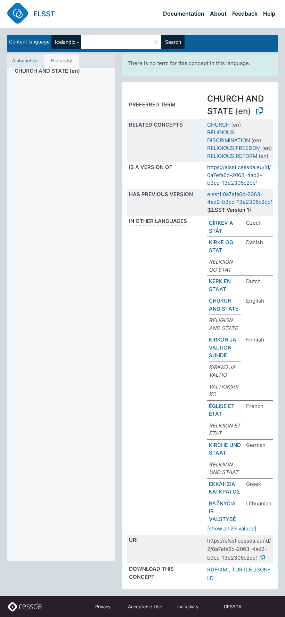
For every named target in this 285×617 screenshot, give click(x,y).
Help (269, 13)
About (218, 13)
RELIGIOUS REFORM (232, 156)
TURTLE (242, 569)
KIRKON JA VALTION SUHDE (222, 347)
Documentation (183, 13)
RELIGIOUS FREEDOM (234, 148)
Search (173, 42)
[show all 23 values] (231, 528)
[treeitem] (50, 71)
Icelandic (65, 42)
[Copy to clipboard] (259, 111)
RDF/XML (218, 569)
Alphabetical (25, 60)
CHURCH (218, 124)
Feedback (245, 13)
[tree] (61, 314)
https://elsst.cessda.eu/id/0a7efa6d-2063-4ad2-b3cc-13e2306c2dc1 (239, 175)
